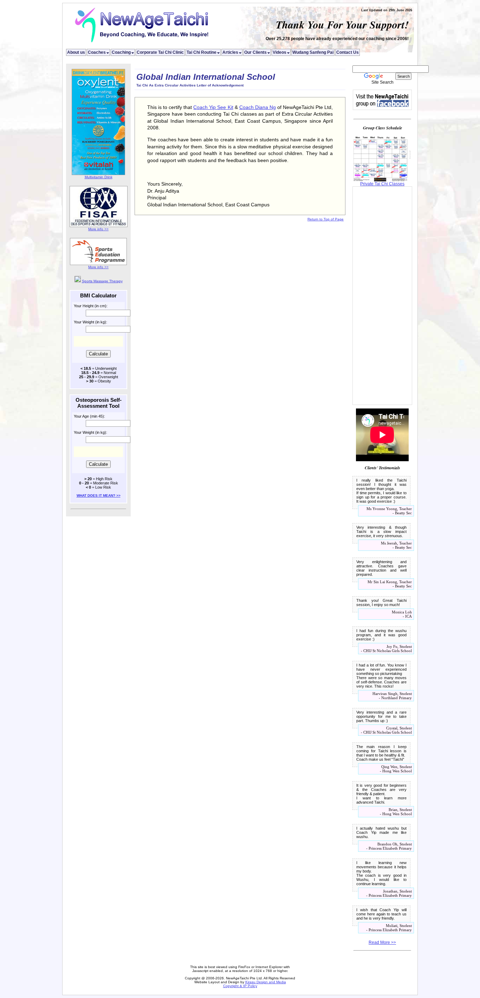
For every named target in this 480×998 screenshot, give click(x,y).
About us (76, 52)
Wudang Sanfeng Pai (312, 52)
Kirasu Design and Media (265, 982)
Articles (232, 52)
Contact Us (347, 52)
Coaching (123, 52)
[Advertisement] (382, 295)
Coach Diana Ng (257, 107)
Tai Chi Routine (204, 52)
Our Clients (257, 52)
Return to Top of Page (325, 219)
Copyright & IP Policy (240, 986)
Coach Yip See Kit (213, 107)
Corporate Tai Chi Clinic (160, 52)
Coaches (99, 52)
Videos (282, 52)
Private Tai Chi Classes (382, 183)
